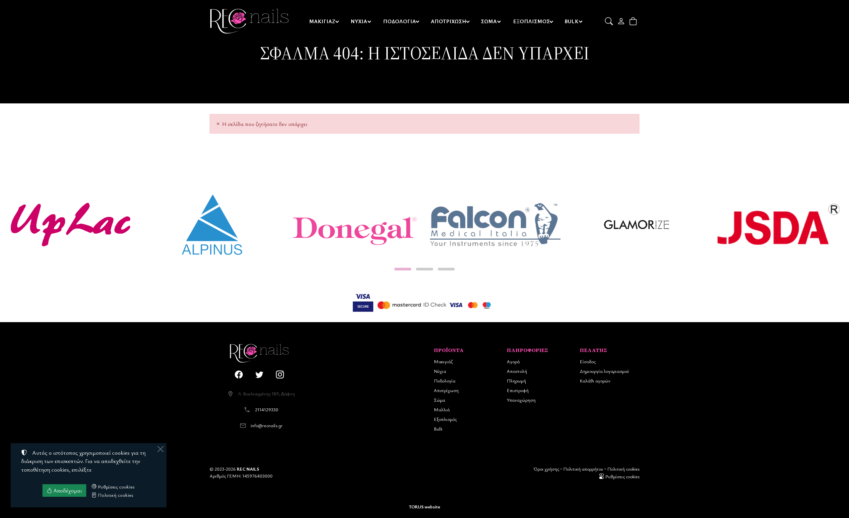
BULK (571, 21)
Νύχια (440, 371)
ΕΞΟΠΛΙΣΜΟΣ (531, 21)
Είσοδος (588, 361)
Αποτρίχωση (446, 390)
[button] (609, 21)
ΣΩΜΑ (489, 21)
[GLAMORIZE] (636, 224)
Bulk (438, 429)
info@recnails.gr (267, 425)
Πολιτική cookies (623, 469)
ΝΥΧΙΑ (359, 21)
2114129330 (266, 409)
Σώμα (439, 400)
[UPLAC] (70, 224)
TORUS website (424, 506)
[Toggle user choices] (622, 21)
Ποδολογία (444, 380)
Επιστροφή (518, 390)
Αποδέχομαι (67, 490)
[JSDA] (778, 224)
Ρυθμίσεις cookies (621, 476)
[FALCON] (495, 224)
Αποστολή (517, 371)
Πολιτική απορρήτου (583, 469)
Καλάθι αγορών (595, 380)
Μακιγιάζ (443, 361)
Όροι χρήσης (546, 469)
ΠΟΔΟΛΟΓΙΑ (399, 21)
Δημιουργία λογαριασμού (604, 371)
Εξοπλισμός (445, 419)
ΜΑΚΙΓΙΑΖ (322, 21)
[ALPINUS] (212, 224)
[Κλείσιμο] (160, 449)
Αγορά (513, 361)
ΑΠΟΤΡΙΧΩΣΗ (448, 21)
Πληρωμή (516, 380)
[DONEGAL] (353, 224)
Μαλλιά (442, 409)
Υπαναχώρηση (521, 400)
